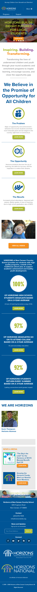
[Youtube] (13, 541)
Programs (6, 14)
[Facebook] (8, 541)
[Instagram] (24, 541)
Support (18, 14)
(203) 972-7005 (18, 516)
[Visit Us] (18, 554)
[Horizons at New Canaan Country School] (11, 9)
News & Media (10, 449)
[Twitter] (18, 541)
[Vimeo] (29, 541)
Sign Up (28, 531)
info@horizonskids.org (18, 519)
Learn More (18, 38)
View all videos (18, 246)
